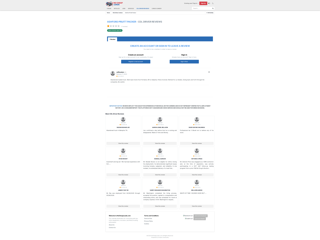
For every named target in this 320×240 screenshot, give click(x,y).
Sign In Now (184, 61)
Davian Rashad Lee (123, 127)
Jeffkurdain (120, 72)
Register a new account (136, 61)
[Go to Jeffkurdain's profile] (112, 73)
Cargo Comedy (157, 8)
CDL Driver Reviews (142, 8)
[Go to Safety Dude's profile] (160, 150)
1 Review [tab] (112, 39)
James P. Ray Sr (123, 190)
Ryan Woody (123, 159)
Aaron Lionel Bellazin (160, 127)
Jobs (123, 8)
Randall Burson (160, 159)
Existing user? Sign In (191, 3)
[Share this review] (209, 72)
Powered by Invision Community (160, 237)
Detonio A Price (196, 159)
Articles (117, 8)
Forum (109, 8)
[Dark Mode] (213, 3)
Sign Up (203, 3)
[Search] (212, 8)
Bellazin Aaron (196, 190)
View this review (123, 143)
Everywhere (207, 8)
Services (131, 8)
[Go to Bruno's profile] (123, 119)
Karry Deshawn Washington (160, 190)
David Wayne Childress (197, 127)
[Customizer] (209, 3)
